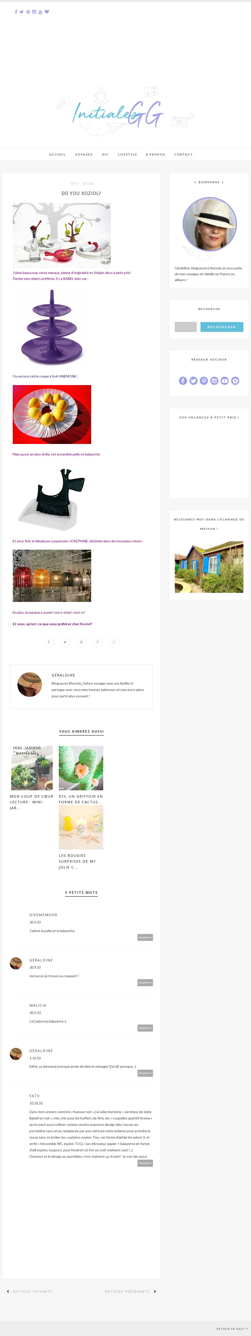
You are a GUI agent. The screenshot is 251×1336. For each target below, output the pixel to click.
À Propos (155, 154)
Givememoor (43, 914)
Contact (183, 154)
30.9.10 (35, 922)
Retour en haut (231, 1329)
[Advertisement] (125, 36)
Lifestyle (127, 154)
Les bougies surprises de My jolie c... (77, 861)
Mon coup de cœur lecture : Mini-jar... (31, 802)
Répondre (145, 937)
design (88, 183)
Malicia (38, 1005)
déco (75, 183)
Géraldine (63, 675)
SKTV (34, 1095)
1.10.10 (35, 1058)
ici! (83, 612)
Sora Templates (36, 1328)
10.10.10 (36, 1103)
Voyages (84, 154)
